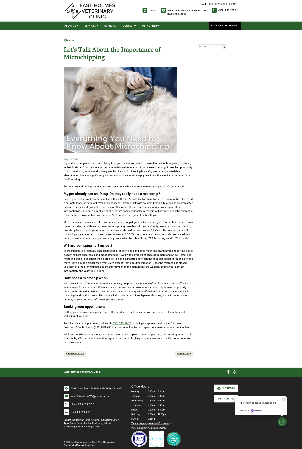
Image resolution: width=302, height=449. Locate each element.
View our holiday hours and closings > (149, 428)
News (70, 40)
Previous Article (76, 353)
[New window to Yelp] (235, 372)
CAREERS (206, 4)
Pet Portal (226, 398)
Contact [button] (128, 25)
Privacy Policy (70, 445)
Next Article (183, 353)
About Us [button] (70, 25)
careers (229, 388)
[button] (282, 422)
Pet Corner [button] (149, 25)
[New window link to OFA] (140, 439)
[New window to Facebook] (228, 372)
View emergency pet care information (150, 423)
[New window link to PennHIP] (157, 439)
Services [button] (90, 25)
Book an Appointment (225, 25)
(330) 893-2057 (121, 323)
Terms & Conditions (86, 445)
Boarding (110, 25)
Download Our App (226, 4)
